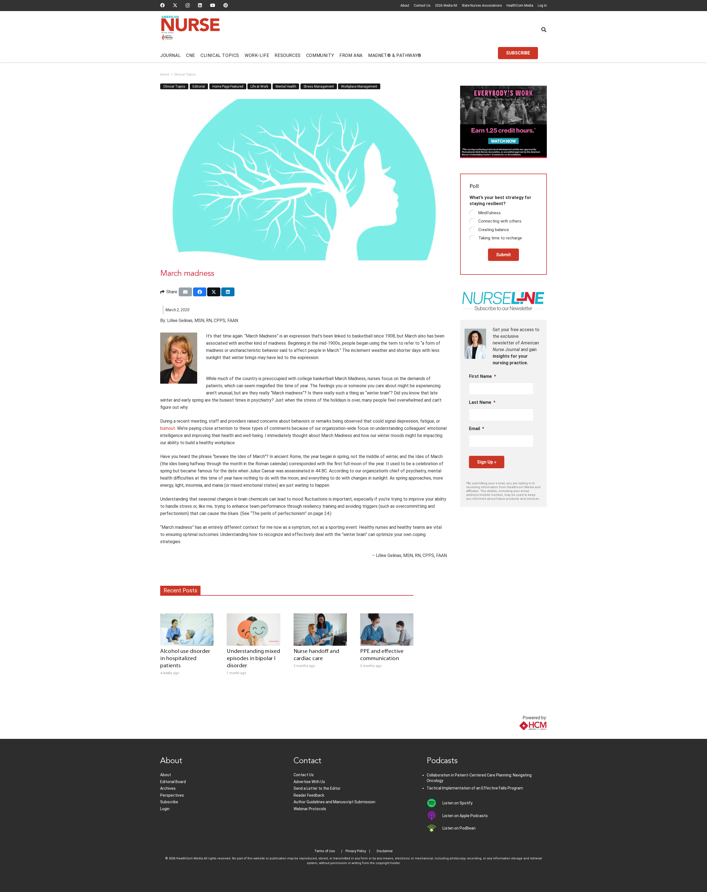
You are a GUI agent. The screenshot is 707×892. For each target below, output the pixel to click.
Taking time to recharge (500, 238)
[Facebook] (162, 5)
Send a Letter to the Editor (317, 788)
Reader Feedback (309, 795)
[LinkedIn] (200, 5)
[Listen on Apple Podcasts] (434, 815)
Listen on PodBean (459, 828)
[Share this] (199, 291)
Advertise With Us (309, 781)
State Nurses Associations (482, 5)
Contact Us (422, 5)
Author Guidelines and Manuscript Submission (334, 802)
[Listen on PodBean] (434, 828)
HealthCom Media (519, 5)
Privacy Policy (355, 851)
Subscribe (169, 802)
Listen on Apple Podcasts (465, 815)
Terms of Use (324, 851)
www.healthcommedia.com (521, 735)
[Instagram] (188, 5)
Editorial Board (173, 781)
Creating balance (493, 229)
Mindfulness (489, 212)
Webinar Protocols (310, 809)
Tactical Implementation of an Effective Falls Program (475, 788)
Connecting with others (499, 221)
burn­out (167, 428)
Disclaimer (385, 851)
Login (165, 809)
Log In (542, 5)
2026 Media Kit (446, 5)
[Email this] (185, 291)
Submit (503, 254)
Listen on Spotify (457, 803)
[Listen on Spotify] (434, 803)
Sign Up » (486, 462)
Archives (168, 788)
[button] (543, 29)
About (404, 5)
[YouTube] (212, 5)
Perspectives (172, 795)
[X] (175, 5)
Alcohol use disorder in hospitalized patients (185, 658)
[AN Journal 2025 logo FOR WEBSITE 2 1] (190, 30)
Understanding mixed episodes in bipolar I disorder (253, 658)
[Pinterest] (225, 5)
